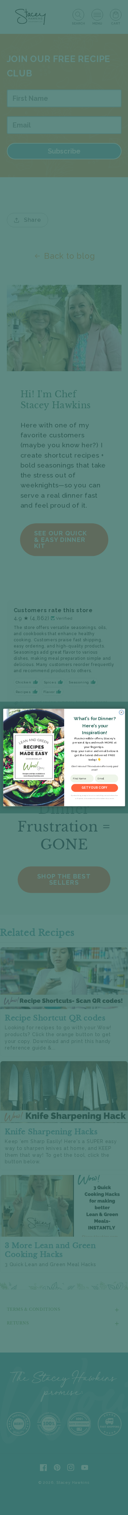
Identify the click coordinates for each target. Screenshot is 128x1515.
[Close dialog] (121, 712)
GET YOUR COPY (94, 788)
